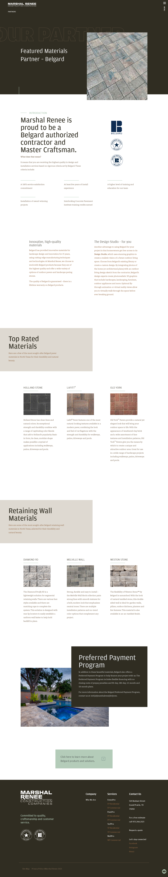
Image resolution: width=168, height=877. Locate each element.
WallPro (110, 836)
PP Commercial (113, 820)
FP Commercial (113, 807)
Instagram (133, 847)
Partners (12, 11)
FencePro (111, 799)
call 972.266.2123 (136, 821)
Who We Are (91, 799)
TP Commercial (113, 832)
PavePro (111, 812)
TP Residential (113, 828)
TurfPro (110, 824)
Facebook (133, 843)
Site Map (25, 868)
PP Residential (113, 816)
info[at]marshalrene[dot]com (104, 696)
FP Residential (113, 803)
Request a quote (136, 830)
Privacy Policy (37, 868)
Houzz (131, 851)
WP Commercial (114, 840)
